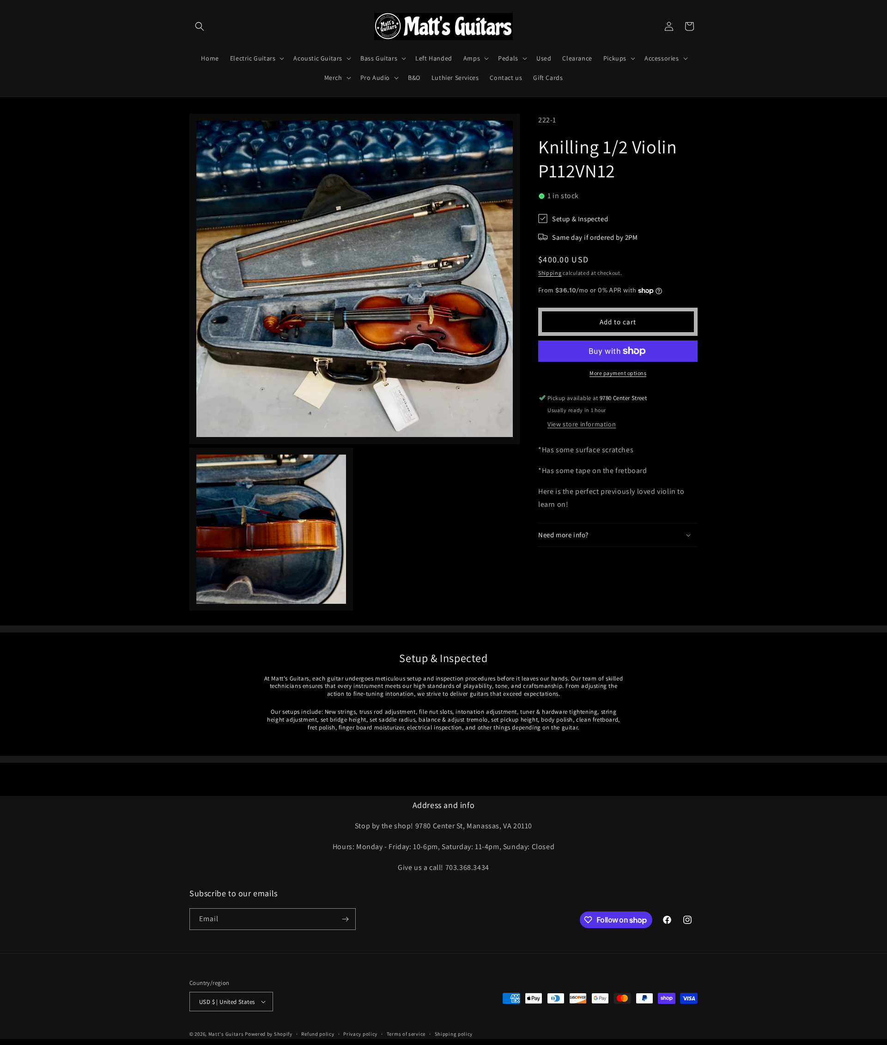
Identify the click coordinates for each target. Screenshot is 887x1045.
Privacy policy (360, 1034)
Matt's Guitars (226, 1034)
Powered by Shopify (268, 1034)
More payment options (617, 373)
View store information (581, 424)
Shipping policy (454, 1034)
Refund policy (317, 1034)
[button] (199, 26)
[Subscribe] (345, 919)
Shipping (550, 272)
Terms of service (406, 1034)
